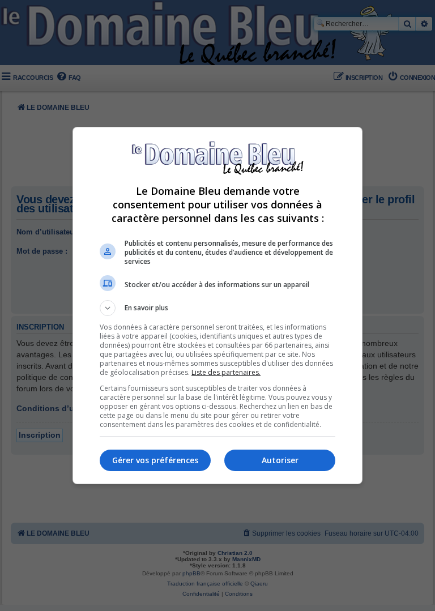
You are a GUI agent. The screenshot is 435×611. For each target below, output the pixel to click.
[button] (217, 308)
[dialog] (217, 305)
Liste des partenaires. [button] (226, 372)
